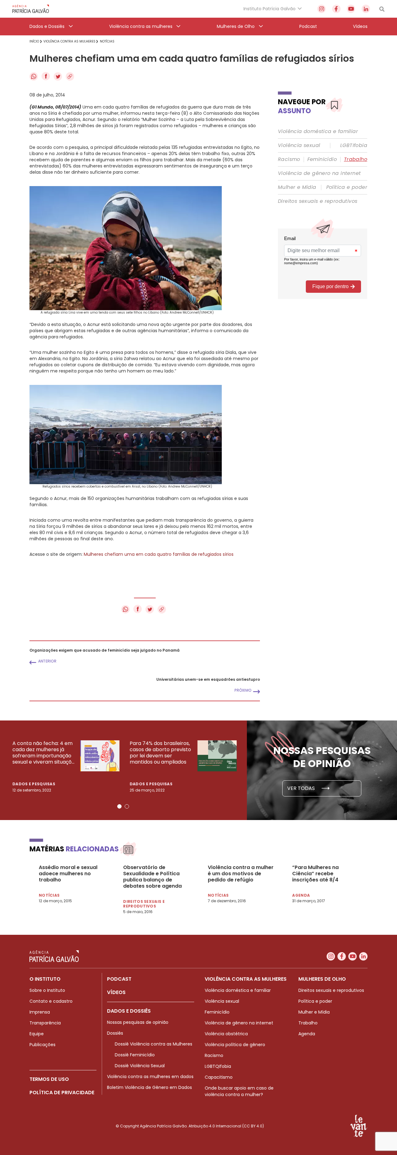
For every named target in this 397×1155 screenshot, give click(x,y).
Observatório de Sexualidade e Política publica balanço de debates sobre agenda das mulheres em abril (152, 876)
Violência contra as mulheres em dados (150, 1076)
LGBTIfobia (353, 145)
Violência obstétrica (226, 1034)
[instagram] (321, 9)
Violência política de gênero (235, 1044)
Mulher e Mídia (297, 187)
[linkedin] (366, 9)
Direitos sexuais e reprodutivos (317, 201)
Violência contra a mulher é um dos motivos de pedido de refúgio (241, 873)
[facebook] (336, 9)
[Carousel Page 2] (127, 806)
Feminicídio (322, 159)
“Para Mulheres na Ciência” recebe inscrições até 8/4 (315, 873)
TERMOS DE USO (49, 1079)
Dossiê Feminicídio (135, 1055)
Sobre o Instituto (47, 990)
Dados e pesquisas (33, 784)
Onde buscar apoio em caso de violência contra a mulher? (239, 1091)
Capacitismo (219, 1077)
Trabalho (355, 159)
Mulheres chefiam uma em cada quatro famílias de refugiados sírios (159, 554)
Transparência (45, 1023)
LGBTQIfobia (218, 1066)
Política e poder (346, 187)
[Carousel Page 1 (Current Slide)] (119, 806)
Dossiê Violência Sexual (140, 1066)
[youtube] (351, 9)
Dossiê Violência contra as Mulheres (153, 1044)
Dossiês (115, 1033)
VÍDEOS (116, 992)
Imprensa (39, 1012)
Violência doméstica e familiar (318, 131)
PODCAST (119, 979)
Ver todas (301, 788)
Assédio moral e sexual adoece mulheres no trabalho (68, 873)
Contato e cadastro (51, 1001)
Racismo (289, 159)
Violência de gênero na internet (319, 173)
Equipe (36, 1034)
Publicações (42, 1044)
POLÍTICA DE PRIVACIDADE (61, 1092)
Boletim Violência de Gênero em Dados (149, 1087)
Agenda (306, 1034)
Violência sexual (299, 145)
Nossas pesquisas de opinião (137, 1022)
